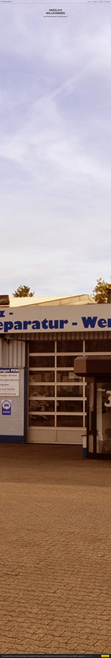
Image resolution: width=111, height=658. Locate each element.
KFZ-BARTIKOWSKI (6, 1)
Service (89, 1)
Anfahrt (95, 1)
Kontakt (101, 1)
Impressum (107, 1)
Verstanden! (105, 656)
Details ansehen (89, 656)
